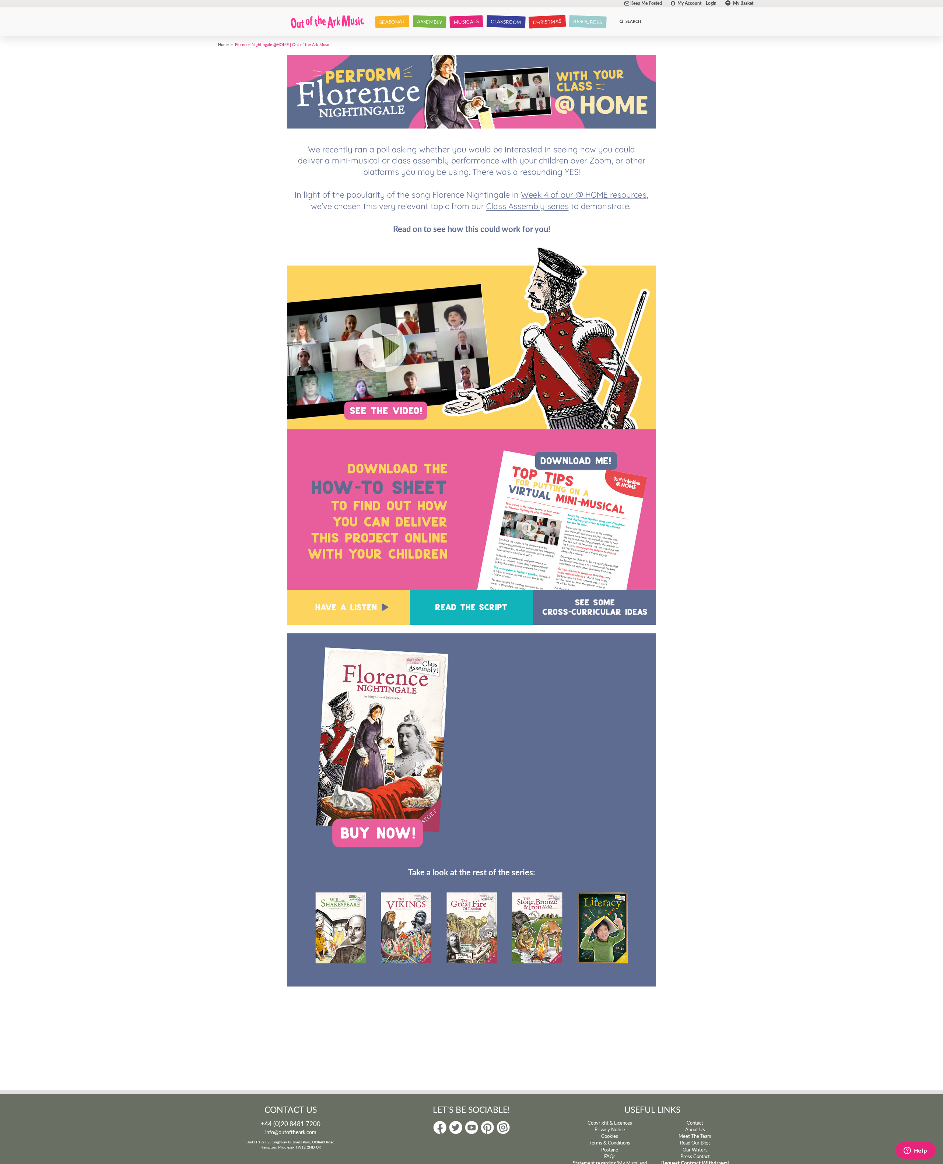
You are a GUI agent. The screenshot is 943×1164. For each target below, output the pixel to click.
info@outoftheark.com (290, 1132)
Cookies (609, 1136)
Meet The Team (695, 1136)
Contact (695, 1122)
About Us (695, 1129)
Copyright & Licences (610, 1122)
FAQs (610, 1156)
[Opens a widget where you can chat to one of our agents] (915, 1151)
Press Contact (695, 1156)
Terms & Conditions (609, 1142)
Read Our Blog (695, 1142)
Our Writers (695, 1149)
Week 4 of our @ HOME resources (583, 195)
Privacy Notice (610, 1129)
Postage (609, 1149)
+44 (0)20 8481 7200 (290, 1123)
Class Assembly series (527, 206)
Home (223, 44)
